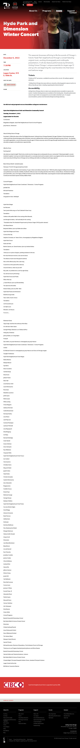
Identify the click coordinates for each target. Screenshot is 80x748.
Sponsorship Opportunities (39, 719)
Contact (73, 13)
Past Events (51, 717)
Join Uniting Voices (27, 1)
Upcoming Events (52, 713)
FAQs (4, 728)
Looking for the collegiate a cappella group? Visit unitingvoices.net (23, 740)
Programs (46, 11)
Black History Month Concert (55, 715)
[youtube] (4, 742)
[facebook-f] (3, 738)
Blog (35, 1)
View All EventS (8, 700)
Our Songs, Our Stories (23, 719)
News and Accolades (7, 717)
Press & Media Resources (69, 713)
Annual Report (6, 726)
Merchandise (47, 1)
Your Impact (36, 715)
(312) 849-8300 (73, 731)
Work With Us (6, 730)
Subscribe (34, 3)
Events (59, 11)
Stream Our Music (56, 1)
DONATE (30, 4)
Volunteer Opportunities (39, 723)
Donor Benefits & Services (39, 717)
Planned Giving (37, 725)
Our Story (5, 713)
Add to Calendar (11, 84)
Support (71, 11)
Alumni (40, 1)
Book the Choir (26, 3)
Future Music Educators (23, 717)
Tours (20, 721)
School (20, 715)
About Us (33, 11)
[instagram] (4, 740)
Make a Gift (36, 713)
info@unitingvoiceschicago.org (70, 732)
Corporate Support (37, 721)
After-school (21, 713)
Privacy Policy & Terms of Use (20, 739)
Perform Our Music (66, 1)
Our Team (5, 715)
